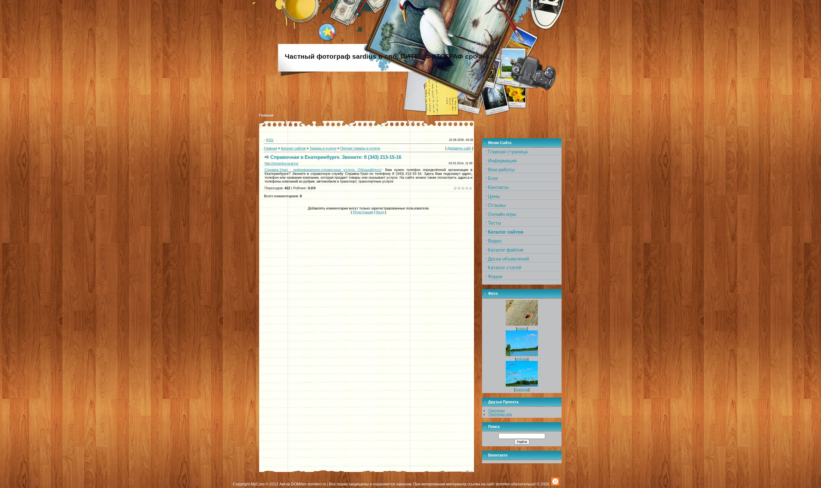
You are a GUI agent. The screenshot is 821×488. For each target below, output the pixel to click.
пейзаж (522, 359)
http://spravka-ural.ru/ (281, 163)
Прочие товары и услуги (360, 148)
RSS (269, 140)
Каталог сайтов (293, 148)
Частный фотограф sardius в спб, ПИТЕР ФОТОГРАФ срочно (387, 56)
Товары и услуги (322, 148)
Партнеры (496, 410)
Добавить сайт (459, 148)
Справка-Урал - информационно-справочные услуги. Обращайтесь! (323, 170)
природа (522, 389)
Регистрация (363, 212)
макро (522, 328)
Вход (380, 212)
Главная (266, 115)
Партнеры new (500, 414)
